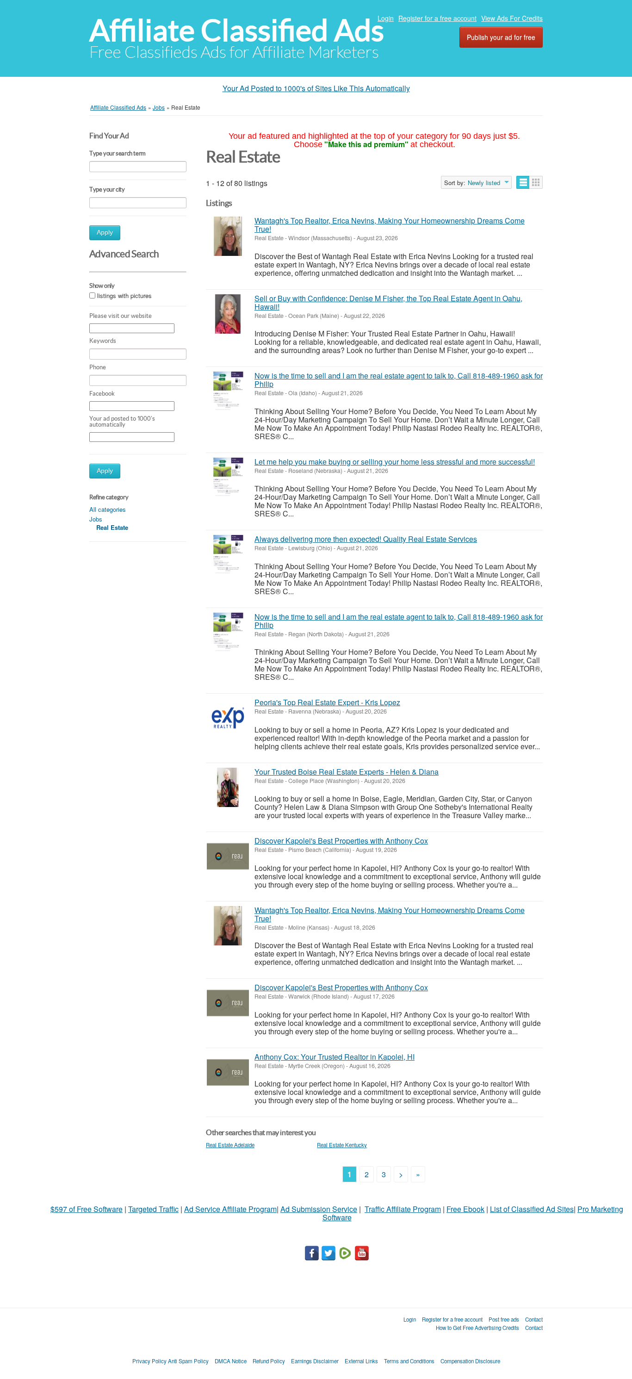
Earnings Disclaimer (315, 1361)
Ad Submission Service (318, 1209)
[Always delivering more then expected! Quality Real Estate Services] (228, 554)
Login (386, 18)
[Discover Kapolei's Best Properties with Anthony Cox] (228, 856)
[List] (523, 182)
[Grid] (536, 182)
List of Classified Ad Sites (532, 1209)
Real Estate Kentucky (342, 1145)
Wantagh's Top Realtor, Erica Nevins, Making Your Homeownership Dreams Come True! (389, 224)
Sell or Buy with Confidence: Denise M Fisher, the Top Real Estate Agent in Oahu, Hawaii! (388, 302)
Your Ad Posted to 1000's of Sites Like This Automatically (316, 88)
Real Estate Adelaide (230, 1145)
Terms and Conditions (409, 1361)
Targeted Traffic (153, 1209)
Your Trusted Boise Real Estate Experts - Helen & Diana (346, 771)
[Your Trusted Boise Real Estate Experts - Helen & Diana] (228, 787)
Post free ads (504, 1319)
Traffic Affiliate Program (403, 1209)
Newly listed (484, 183)
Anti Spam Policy (188, 1361)
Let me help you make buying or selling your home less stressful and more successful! (394, 461)
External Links (361, 1361)
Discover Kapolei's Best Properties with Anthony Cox (341, 840)
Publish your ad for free (501, 37)
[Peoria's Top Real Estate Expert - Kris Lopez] (228, 718)
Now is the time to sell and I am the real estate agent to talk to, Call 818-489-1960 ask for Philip (398, 379)
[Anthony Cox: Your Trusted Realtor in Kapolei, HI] (228, 1072)
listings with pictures (124, 296)
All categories (107, 509)
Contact (534, 1319)
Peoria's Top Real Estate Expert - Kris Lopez (327, 702)
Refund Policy (269, 1361)
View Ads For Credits (512, 18)
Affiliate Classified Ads (236, 30)
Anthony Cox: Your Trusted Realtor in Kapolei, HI (334, 1056)
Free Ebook (465, 1209)
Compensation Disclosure (470, 1361)
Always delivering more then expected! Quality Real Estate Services (365, 539)
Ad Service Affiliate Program (230, 1209)
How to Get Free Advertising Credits (477, 1327)
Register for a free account (437, 18)
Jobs (95, 519)
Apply (105, 232)
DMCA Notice (231, 1361)
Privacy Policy (149, 1361)
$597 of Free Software (86, 1209)
